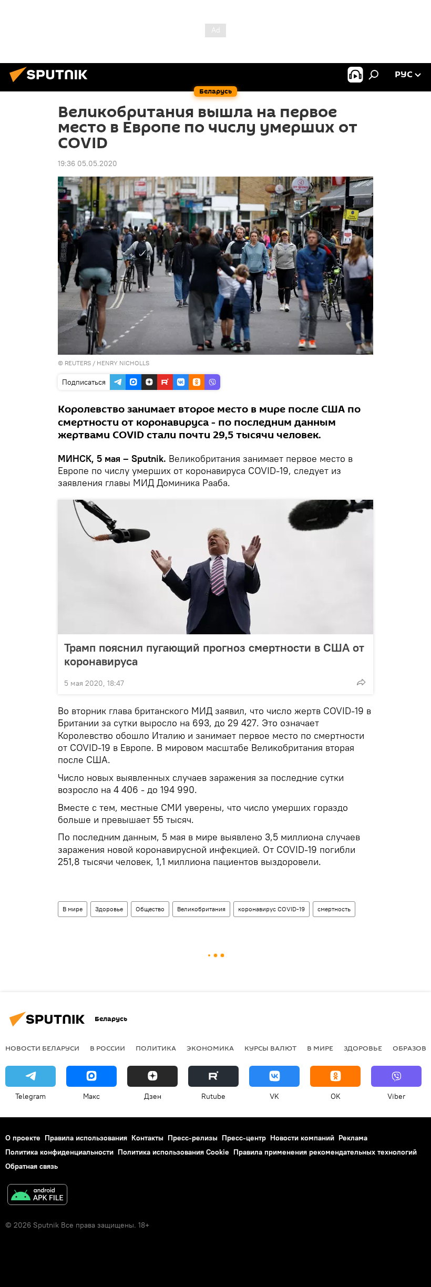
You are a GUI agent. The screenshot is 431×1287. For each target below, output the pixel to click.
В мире (73, 909)
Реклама (352, 1137)
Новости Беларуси (42, 1048)
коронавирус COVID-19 (271, 909)
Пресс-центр (244, 1137)
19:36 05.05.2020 (87, 163)
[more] (361, 682)
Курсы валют (270, 1048)
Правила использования (86, 1137)
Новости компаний (302, 1137)
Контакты (147, 1137)
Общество (150, 909)
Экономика (210, 1048)
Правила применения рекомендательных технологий (325, 1152)
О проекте (22, 1137)
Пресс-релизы (193, 1137)
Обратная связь (31, 1166)
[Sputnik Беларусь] (51, 83)
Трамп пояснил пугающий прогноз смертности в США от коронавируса (214, 654)
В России (107, 1048)
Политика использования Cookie (173, 1152)
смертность (334, 909)
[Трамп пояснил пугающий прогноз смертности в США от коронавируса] (215, 567)
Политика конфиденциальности (59, 1152)
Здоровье (109, 909)
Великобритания (201, 909)
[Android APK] (37, 1196)
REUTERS (78, 363)
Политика (156, 1048)
